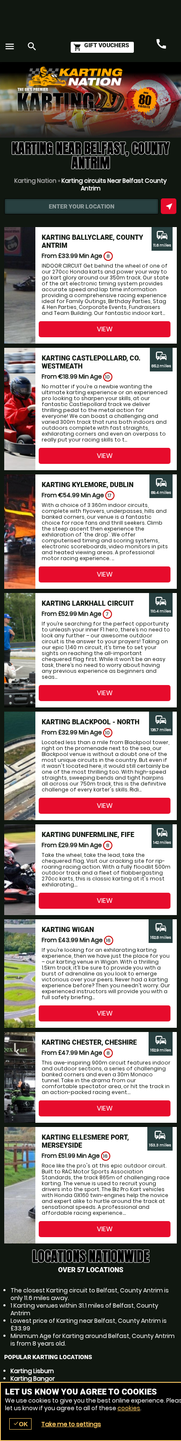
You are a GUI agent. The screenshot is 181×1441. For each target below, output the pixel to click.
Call (161, 44)
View (105, 329)
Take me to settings (71, 1424)
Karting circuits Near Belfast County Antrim (114, 184)
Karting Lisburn (32, 1371)
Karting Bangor (33, 1378)
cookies (128, 1408)
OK (20, 1423)
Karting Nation (35, 180)
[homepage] (94, 76)
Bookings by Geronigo (139, 81)
